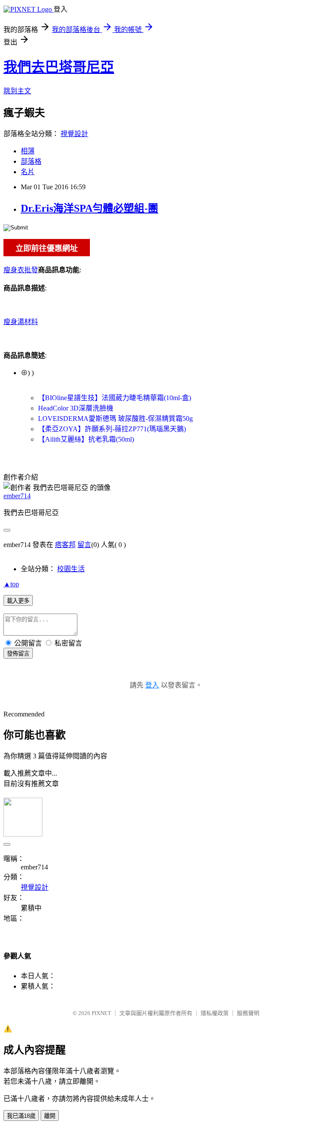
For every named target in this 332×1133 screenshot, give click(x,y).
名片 (28, 171)
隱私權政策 (215, 1013)
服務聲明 (248, 1013)
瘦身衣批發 (20, 270)
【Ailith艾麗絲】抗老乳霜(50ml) (86, 439)
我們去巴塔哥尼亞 (58, 67)
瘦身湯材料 (20, 321)
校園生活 (71, 569)
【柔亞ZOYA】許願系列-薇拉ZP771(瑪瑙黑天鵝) (112, 429)
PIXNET (101, 1013)
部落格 (31, 161)
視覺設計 (74, 133)
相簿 (28, 151)
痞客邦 (65, 544)
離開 (49, 1116)
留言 (84, 544)
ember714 (17, 496)
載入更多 (18, 601)
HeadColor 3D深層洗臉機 (75, 408)
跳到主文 (17, 91)
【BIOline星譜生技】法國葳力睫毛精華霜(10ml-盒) (114, 397)
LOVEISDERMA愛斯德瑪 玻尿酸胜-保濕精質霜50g (115, 418)
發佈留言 (18, 653)
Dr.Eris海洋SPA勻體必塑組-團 (89, 208)
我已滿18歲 (21, 1116)
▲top (11, 584)
